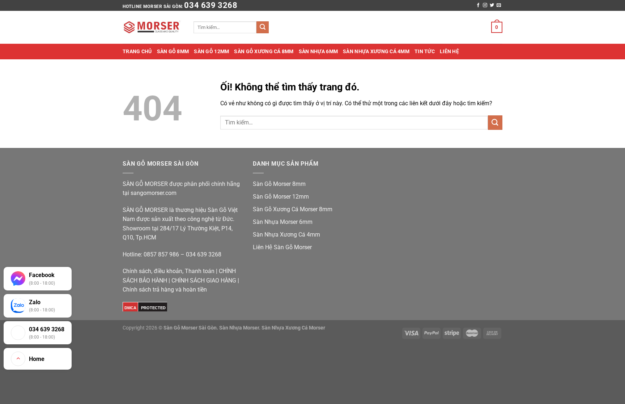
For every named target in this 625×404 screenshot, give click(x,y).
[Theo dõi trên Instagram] (485, 5)
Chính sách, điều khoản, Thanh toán (168, 271)
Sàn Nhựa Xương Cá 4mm (376, 51)
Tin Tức (424, 51)
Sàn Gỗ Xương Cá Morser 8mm (292, 209)
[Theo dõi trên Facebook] (478, 5)
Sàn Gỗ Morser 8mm (279, 183)
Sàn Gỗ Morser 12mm (281, 196)
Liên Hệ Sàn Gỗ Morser (282, 247)
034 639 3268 (210, 5)
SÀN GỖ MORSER (146, 183)
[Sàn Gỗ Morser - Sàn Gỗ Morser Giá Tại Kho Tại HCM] (153, 27)
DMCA (130, 308)
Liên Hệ (449, 51)
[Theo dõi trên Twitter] (492, 5)
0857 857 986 (161, 254)
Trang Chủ (137, 51)
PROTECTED (153, 308)
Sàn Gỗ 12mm (211, 51)
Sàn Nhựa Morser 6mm (282, 221)
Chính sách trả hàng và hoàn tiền (165, 289)
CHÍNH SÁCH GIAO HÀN (201, 280)
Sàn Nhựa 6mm (318, 51)
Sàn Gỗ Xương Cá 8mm (263, 51)
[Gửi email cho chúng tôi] (499, 5)
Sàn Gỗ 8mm (173, 51)
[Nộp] (262, 27)
